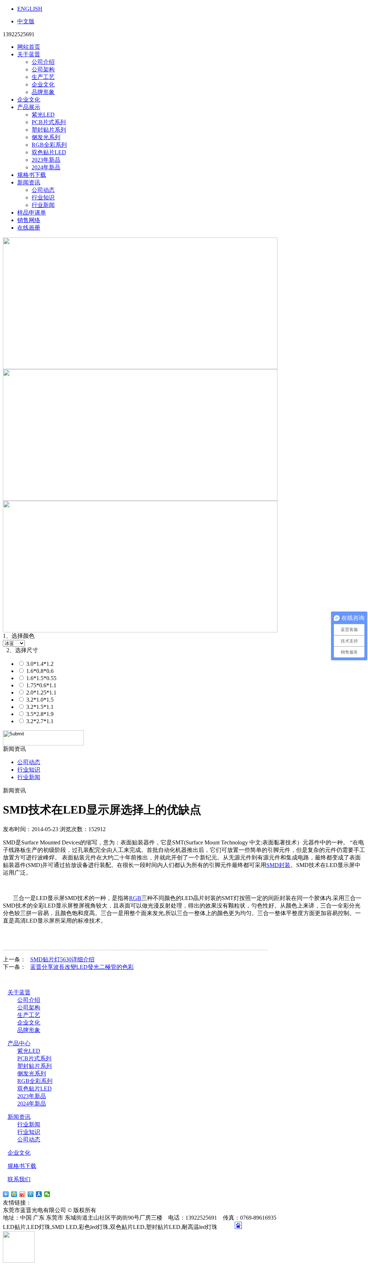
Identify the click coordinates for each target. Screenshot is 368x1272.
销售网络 (28, 220)
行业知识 (43, 197)
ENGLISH (29, 9)
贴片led (42, 1203)
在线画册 (28, 228)
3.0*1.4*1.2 (39, 664)
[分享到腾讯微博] (31, 1194)
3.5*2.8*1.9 (39, 714)
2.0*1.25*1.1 (40, 692)
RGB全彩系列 (49, 145)
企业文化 (43, 84)
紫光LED (43, 115)
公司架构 (43, 69)
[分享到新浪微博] (22, 1194)
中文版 (25, 21)
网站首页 (28, 47)
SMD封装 (278, 865)
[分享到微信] (47, 1194)
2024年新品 (46, 167)
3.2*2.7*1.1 (39, 721)
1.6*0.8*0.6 (39, 671)
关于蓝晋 (28, 54)
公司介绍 (43, 62)
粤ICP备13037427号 (126, 1210)
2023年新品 (46, 160)
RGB (135, 898)
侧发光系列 (46, 137)
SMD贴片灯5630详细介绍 (62, 959)
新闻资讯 (28, 182)
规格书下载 (31, 175)
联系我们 (19, 1179)
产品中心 (19, 1043)
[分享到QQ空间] (14, 1194)
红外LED (70, 1203)
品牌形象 (43, 92)
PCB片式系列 (49, 122)
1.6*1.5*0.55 (40, 678)
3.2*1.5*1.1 (39, 707)
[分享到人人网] (39, 1194)
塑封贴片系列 (49, 130)
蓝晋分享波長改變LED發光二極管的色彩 (82, 967)
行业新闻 (43, 205)
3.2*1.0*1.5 (39, 700)
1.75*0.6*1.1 (40, 685)
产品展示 (28, 107)
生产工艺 (43, 77)
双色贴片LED (49, 152)
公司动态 (43, 190)
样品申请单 (31, 212)
